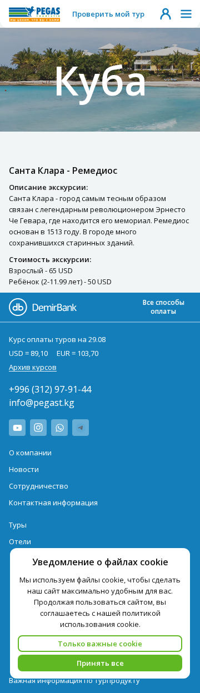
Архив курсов (33, 367)
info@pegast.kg (41, 402)
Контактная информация (53, 503)
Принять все (100, 663)
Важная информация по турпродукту (74, 680)
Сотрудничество (38, 486)
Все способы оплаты (163, 307)
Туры (18, 525)
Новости (24, 469)
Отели (20, 541)
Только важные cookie (100, 644)
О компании (30, 453)
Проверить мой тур (108, 14)
